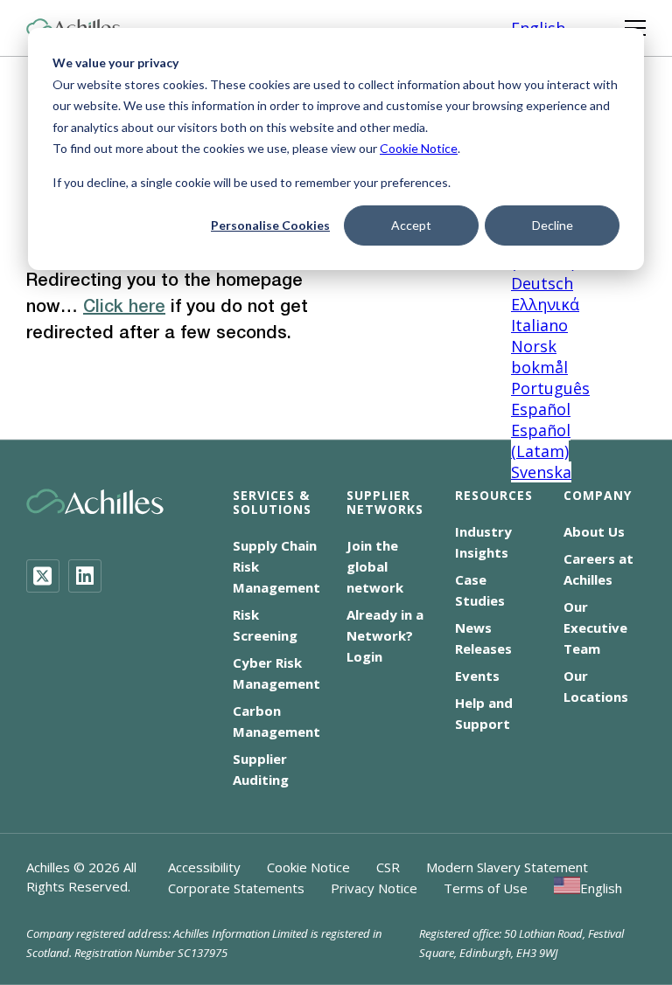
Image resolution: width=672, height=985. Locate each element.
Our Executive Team (595, 627)
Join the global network (374, 566)
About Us (594, 531)
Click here (124, 308)
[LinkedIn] (85, 576)
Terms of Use (486, 888)
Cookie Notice (419, 148)
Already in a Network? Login (385, 635)
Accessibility (204, 867)
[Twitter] (43, 576)
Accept (411, 225)
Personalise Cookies (270, 225)
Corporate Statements (236, 888)
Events (477, 675)
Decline (552, 225)
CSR (388, 867)
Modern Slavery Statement (507, 867)
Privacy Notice (374, 888)
